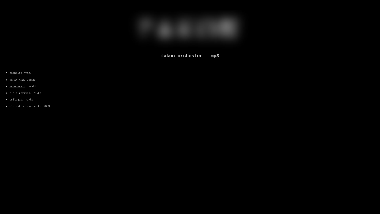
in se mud (17, 80)
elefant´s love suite (25, 106)
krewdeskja (17, 86)
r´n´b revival (20, 93)
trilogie (16, 99)
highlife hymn (20, 73)
